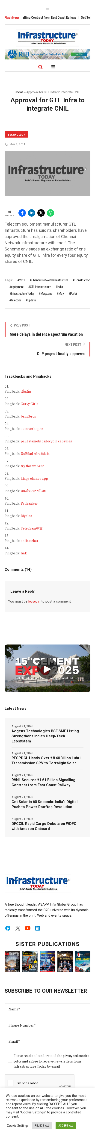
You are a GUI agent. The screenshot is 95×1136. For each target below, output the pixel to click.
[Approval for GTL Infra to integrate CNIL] (47, 173)
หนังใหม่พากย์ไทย (33, 491)
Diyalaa (26, 516)
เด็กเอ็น (26, 391)
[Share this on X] (41, 213)
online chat (29, 541)
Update (31, 300)
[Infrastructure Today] (47, 37)
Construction (82, 280)
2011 (22, 280)
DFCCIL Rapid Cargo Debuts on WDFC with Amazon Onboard (44, 826)
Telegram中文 (32, 528)
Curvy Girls (29, 404)
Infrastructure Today (22, 293)
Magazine (46, 293)
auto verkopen (32, 429)
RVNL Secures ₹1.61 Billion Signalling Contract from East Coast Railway (43, 782)
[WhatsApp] (50, 213)
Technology (16, 134)
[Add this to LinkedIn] (31, 213)
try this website (32, 466)
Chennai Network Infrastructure (49, 280)
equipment (17, 287)
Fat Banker (29, 503)
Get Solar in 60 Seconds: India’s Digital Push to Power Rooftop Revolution (44, 804)
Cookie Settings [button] (18, 1126)
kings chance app (34, 479)
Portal (73, 293)
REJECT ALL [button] (42, 1125)
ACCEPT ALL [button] (65, 1125)
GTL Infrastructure (40, 287)
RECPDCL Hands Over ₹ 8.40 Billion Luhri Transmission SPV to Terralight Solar (46, 760)
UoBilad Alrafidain (35, 454)
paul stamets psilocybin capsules (46, 441)
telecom (16, 300)
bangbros (28, 416)
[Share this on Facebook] (22, 213)
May (61, 293)
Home (19, 92)
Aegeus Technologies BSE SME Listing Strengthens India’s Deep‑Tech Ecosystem (45, 736)
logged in (34, 601)
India (60, 287)
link (24, 553)
